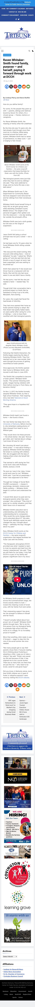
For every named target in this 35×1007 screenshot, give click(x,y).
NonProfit (18, 994)
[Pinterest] (15, 86)
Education (7, 55)
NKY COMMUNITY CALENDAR (15, 8)
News (11, 994)
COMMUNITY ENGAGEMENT (10, 15)
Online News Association (12, 972)
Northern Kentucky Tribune (10, 983)
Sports (14, 997)
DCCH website (23, 677)
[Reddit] (24, 86)
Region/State (27, 994)
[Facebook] (7, 86)
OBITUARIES (30, 8)
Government (22, 991)
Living (6, 994)
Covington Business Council (13, 976)
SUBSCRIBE (23, 15)
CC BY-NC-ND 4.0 (20, 987)
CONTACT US (13, 12)
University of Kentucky (11, 424)
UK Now (6, 100)
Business (5, 991)
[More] (17, 91)
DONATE (31, 15)
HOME (3, 8)
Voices (20, 997)
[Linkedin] (20, 86)
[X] (11, 86)
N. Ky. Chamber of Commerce (14, 974)
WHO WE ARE (22, 12)
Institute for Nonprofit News (13, 969)
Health (30, 991)
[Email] (28, 86)
